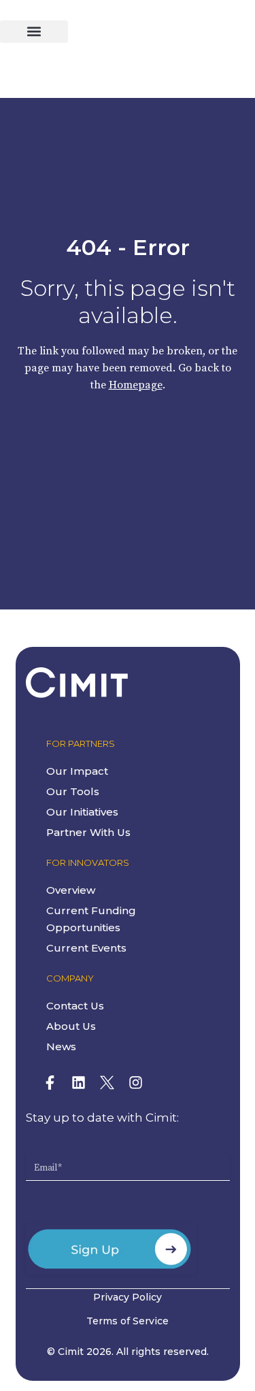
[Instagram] (136, 1083)
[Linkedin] (79, 1083)
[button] (34, 31)
